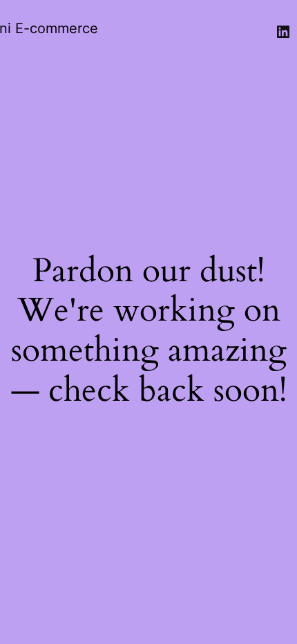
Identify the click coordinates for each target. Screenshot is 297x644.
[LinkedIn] (283, 31)
